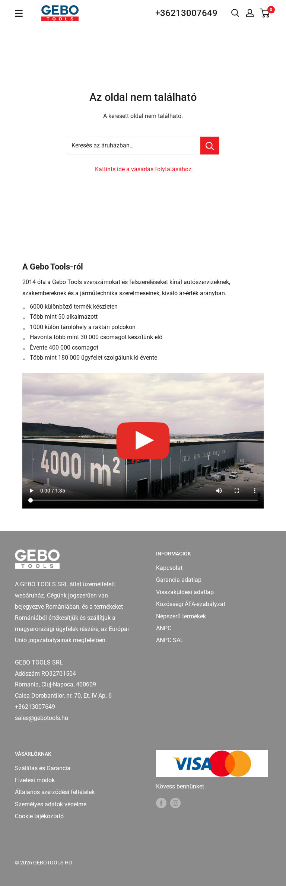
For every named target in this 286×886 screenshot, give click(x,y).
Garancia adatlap (178, 579)
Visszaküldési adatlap (185, 592)
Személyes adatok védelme (50, 804)
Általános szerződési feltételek (55, 792)
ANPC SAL (170, 640)
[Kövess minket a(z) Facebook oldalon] (161, 802)
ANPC (163, 628)
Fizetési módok (35, 780)
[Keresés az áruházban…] (209, 145)
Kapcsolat (169, 567)
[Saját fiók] (250, 13)
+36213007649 (186, 13)
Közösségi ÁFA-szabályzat (190, 604)
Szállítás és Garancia (42, 768)
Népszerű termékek (181, 616)
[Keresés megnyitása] (235, 13)
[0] (265, 13)
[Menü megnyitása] (19, 13)
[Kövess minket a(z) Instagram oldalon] (175, 802)
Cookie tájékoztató (39, 816)
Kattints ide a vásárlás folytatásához (143, 169)
